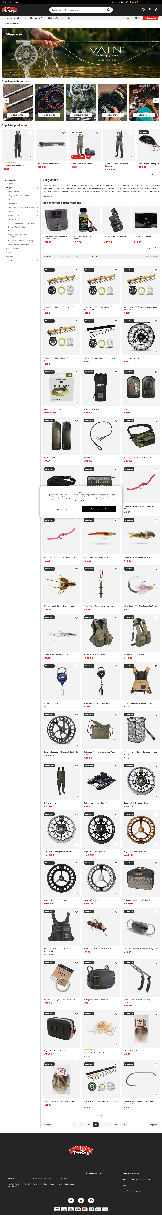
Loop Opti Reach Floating (54, 409)
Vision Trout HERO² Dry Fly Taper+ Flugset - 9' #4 (61, 308)
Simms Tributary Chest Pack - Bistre (138, 703)
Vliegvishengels (14, 192)
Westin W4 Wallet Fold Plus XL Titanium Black (56, 237)
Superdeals (151, 18)
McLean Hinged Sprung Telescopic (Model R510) (140, 753)
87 (109, 1125)
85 (96, 1125)
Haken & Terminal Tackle (17, 227)
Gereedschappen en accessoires (21, 223)
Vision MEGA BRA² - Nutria (94, 655)
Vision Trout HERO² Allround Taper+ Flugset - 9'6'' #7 (141, 308)
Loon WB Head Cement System (83, 237)
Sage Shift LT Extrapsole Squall (136, 803)
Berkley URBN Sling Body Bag (115, 236)
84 (89, 1125)
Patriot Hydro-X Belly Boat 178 (96, 803)
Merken (138, 18)
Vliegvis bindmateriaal (16, 219)
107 (124, 1125)
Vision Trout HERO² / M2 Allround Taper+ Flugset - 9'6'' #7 (100, 308)
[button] (142, 2)
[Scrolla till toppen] (101, 1115)
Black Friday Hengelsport (132, 1191)
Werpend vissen (12, 184)
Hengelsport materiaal (12, 18)
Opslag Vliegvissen (15, 215)
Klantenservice (118, 2)
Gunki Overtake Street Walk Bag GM (138, 458)
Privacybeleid (63, 1178)
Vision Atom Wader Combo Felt (83, 164)
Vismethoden (14, 23)
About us (11, 1178)
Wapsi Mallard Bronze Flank (135, 1051)
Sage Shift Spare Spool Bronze (136, 852)
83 (82, 1125)
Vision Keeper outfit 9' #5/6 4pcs (50, 164)
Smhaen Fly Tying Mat (142, 236)
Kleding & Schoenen (56, 18)
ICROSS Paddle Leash (93, 458)
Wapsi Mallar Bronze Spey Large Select (59, 1101)
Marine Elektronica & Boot (34, 18)
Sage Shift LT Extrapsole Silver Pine (58, 852)
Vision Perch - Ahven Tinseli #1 (56, 655)
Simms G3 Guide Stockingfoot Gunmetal (116, 165)
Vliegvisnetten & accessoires (19, 245)
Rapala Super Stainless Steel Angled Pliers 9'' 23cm (140, 1001)
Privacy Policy (101, 499)
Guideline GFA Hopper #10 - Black (97, 949)
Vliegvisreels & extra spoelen (19, 196)
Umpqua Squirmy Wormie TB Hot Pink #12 (60, 557)
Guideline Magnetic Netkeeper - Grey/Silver (141, 949)
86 (103, 1125)
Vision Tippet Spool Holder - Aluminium (99, 606)
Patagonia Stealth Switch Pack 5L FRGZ (99, 1000)
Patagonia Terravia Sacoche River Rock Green (99, 753)
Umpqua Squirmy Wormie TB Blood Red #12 (139, 507)
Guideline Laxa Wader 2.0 (14, 166)
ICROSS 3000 (49, 458)
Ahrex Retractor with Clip (54, 703)
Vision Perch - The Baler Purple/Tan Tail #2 (140, 606)
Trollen (8, 252)
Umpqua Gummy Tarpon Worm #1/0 (98, 557)
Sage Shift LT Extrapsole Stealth (96, 852)
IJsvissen (9, 260)
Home (6, 23)
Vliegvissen (11, 188)
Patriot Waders (50, 803)
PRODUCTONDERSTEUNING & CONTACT (19, 1185)
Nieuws (128, 18)
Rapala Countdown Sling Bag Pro (57, 1051)
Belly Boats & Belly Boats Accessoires (17, 236)
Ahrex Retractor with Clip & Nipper (97, 703)
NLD (12, 2)
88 (116, 1125)
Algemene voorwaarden (42, 1178)
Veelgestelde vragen (66, 1184)
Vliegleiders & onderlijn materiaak (21, 207)
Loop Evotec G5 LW (132, 358)
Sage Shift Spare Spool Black (55, 900)
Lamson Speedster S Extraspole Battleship (61, 752)
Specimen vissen (12, 249)
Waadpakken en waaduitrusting (20, 241)
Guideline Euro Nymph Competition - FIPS (60, 1000)
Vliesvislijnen (13, 203)
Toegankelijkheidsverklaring (43, 1184)
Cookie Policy (80, 501)
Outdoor (71, 18)
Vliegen (11, 211)
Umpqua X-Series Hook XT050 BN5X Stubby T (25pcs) (138, 1102)
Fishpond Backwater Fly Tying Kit (137, 900)
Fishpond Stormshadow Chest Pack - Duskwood (59, 950)
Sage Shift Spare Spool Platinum (96, 900)
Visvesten (12, 231)
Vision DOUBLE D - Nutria (134, 655)
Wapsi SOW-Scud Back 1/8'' (95, 1053)
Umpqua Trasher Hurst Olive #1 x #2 (138, 557)
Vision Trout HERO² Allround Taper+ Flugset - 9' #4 (61, 359)
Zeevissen (10, 256)
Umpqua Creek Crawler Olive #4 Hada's (60, 606)
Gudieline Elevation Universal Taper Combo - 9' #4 (101, 1102)
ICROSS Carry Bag (91, 409)
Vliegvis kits (12, 199)
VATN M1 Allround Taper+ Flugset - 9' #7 (100, 358)
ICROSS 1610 (129, 409)
